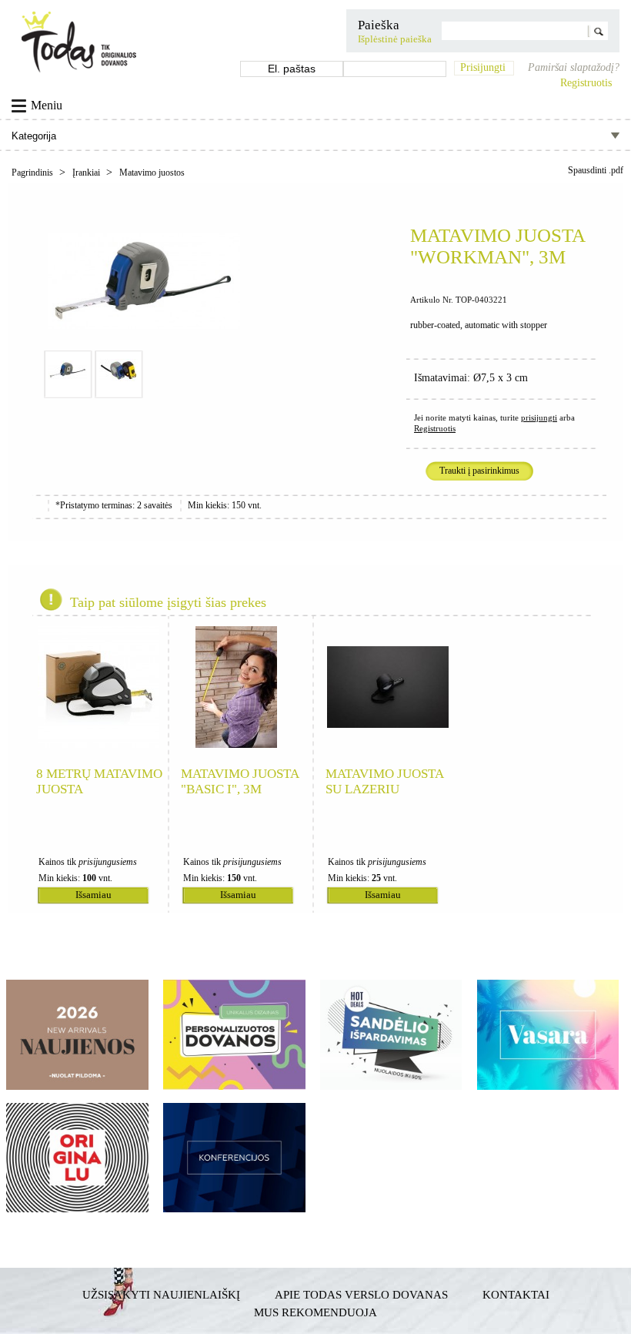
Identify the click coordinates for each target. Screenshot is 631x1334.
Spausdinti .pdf (595, 170)
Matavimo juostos (152, 172)
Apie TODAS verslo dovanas (361, 1294)
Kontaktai (515, 1294)
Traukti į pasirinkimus (479, 470)
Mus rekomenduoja (315, 1312)
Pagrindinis (33, 172)
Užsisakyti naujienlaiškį (161, 1294)
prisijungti (539, 417)
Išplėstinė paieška (395, 39)
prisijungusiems (107, 861)
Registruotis (586, 83)
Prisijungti (483, 67)
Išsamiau (93, 895)
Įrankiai (87, 172)
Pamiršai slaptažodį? (573, 67)
